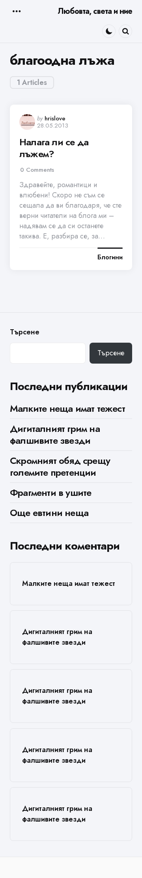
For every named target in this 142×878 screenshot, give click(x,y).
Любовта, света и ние (95, 11)
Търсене (24, 332)
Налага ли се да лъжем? (53, 148)
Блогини (110, 257)
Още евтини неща (49, 513)
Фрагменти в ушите (50, 492)
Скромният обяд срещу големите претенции (60, 466)
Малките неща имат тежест (67, 408)
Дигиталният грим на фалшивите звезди (55, 434)
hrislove (55, 118)
